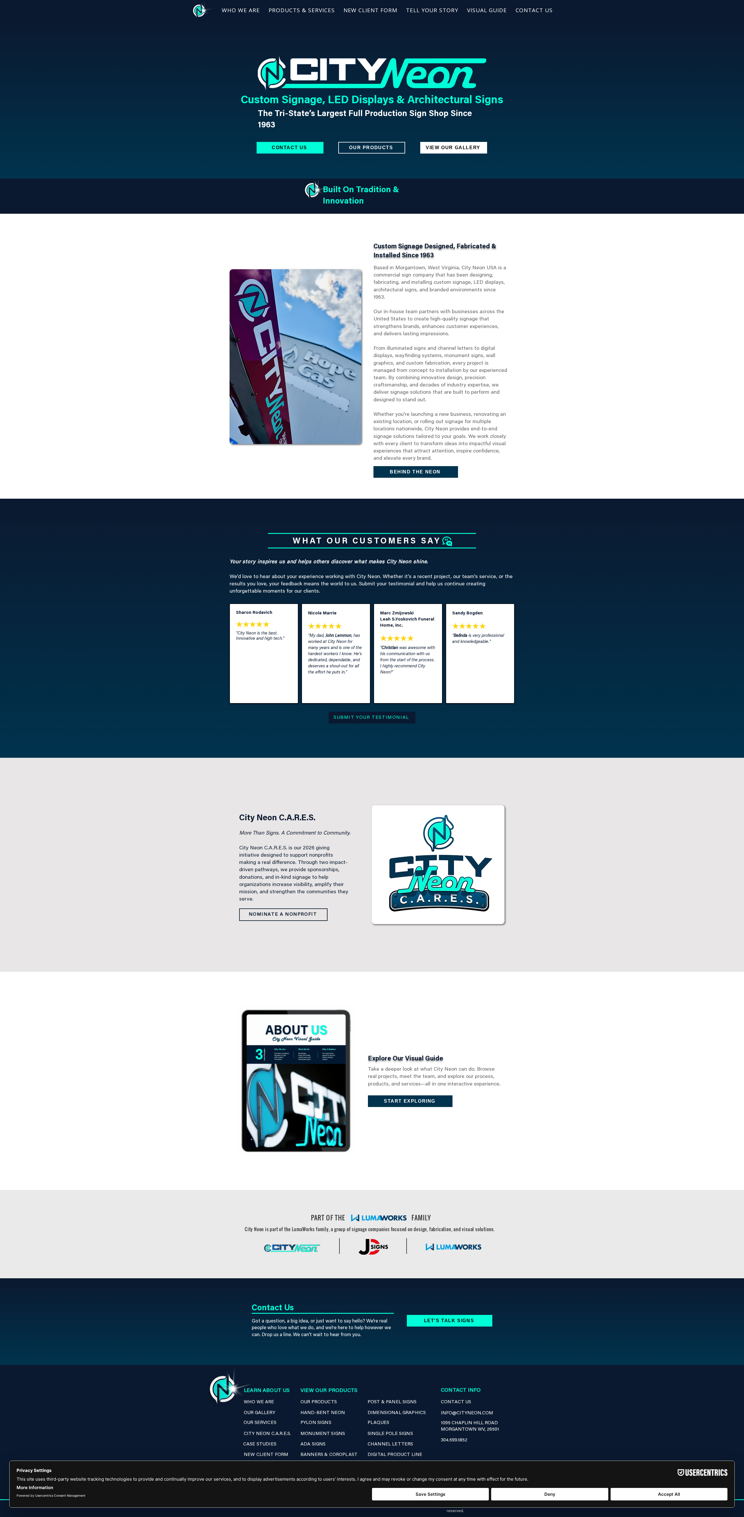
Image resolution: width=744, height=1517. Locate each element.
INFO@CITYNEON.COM (467, 1413)
